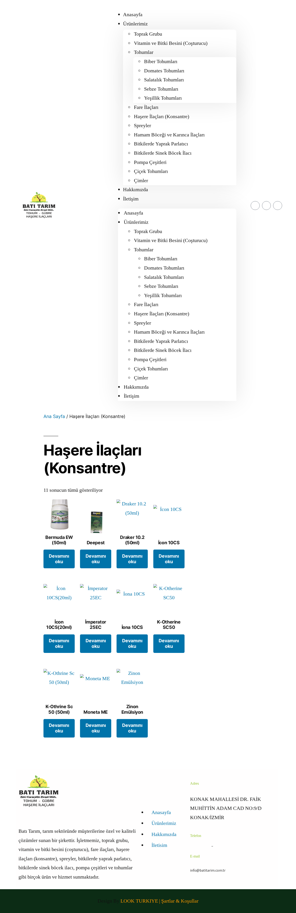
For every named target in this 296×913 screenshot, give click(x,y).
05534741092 (200, 846)
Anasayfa (132, 14)
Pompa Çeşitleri (150, 162)
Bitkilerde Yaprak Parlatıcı (161, 144)
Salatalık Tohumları (164, 80)
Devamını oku (59, 558)
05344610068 (224, 846)
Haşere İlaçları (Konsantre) (161, 116)
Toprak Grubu (148, 34)
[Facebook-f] (255, 205)
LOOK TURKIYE (139, 901)
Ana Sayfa (54, 416)
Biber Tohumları (160, 61)
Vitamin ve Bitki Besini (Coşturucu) (170, 43)
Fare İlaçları (146, 107)
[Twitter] (266, 205)
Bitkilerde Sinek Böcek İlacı (162, 153)
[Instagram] (277, 205)
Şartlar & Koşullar (179, 901)
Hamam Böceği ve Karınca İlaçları (169, 135)
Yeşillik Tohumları (163, 98)
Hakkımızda (135, 189)
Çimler (141, 180)
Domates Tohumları (164, 71)
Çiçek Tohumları (151, 171)
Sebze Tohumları (161, 89)
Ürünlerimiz (135, 24)
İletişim (131, 199)
